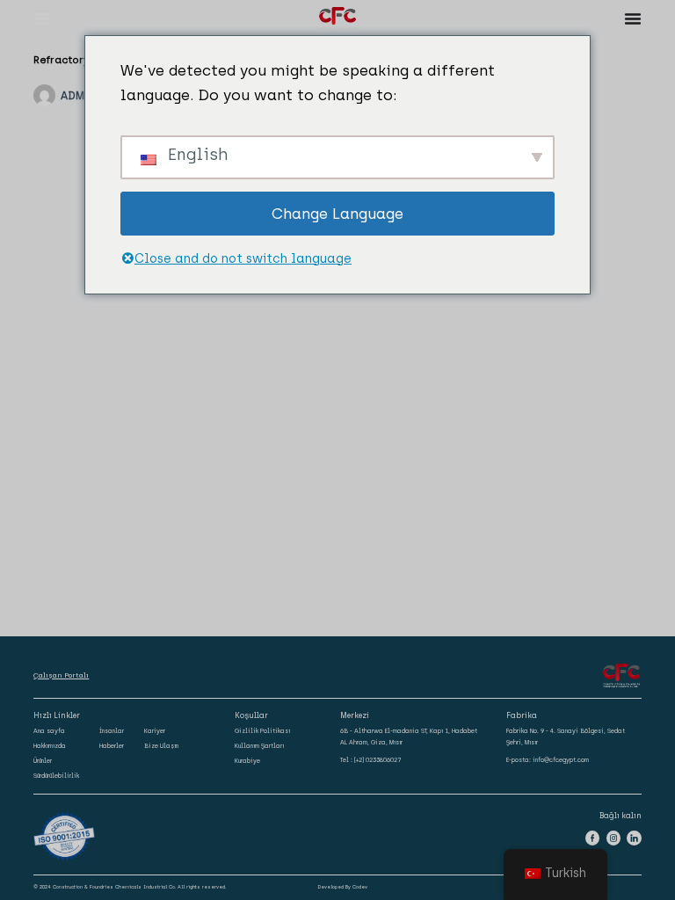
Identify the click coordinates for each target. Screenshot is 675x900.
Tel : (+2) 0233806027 (371, 760)
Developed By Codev (342, 886)
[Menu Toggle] (42, 18)
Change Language (337, 213)
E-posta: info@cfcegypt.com (547, 760)
